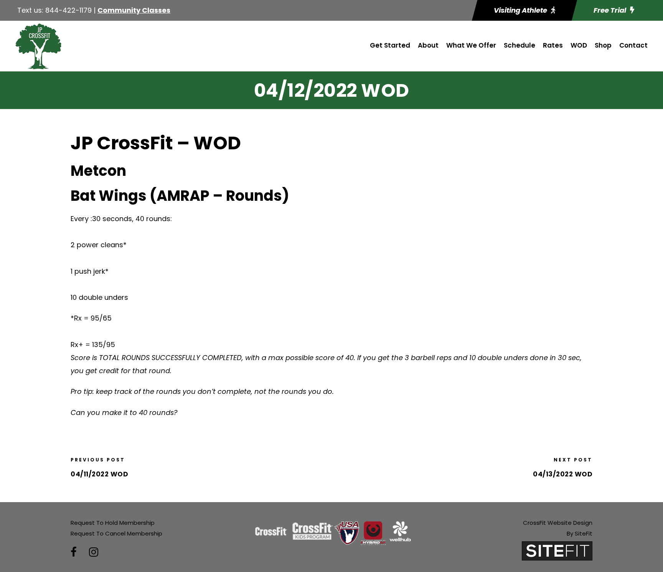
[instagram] (93, 552)
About (428, 45)
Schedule (519, 45)
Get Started (390, 45)
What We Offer (471, 45)
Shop (603, 45)
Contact (633, 45)
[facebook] (74, 552)
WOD (579, 45)
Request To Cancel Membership (116, 533)
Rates (553, 45)
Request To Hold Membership (113, 523)
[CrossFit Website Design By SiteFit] (557, 550)
